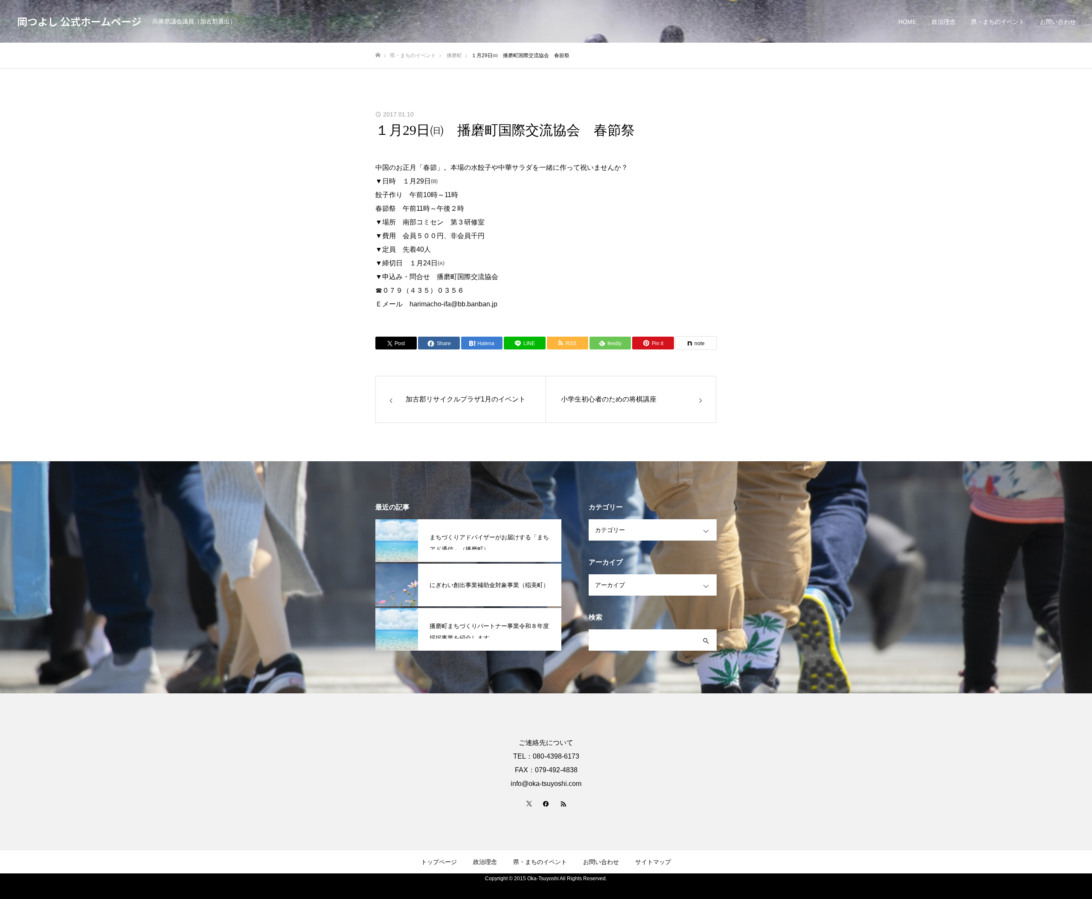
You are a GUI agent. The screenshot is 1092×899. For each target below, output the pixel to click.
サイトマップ (653, 861)
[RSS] (563, 803)
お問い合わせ (1058, 21)
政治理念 (944, 21)
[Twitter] (529, 803)
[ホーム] (377, 55)
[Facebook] (546, 803)
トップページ (439, 861)
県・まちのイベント (998, 21)
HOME (907, 21)
